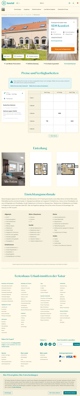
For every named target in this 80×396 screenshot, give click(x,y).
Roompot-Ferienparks (6, 315)
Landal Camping (43, 357)
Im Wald (42, 288)
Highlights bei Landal (6, 304)
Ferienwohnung (63, 285)
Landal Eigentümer (44, 359)
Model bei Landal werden (26, 361)
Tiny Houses (62, 303)
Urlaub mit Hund (24, 294)
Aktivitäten (62, 322)
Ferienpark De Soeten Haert (59, 22)
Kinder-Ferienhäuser (44, 304)
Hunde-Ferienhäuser (44, 311)
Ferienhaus (62, 288)
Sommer (23, 320)
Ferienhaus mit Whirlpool (45, 317)
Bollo (61, 320)
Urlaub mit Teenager (64, 315)
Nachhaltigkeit (24, 357)
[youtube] (54, 345)
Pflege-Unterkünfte (44, 320)
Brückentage (23, 326)
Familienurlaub (24, 285)
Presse (22, 366)
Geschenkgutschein (6, 363)
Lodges (61, 294)
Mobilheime (62, 298)
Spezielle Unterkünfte (45, 296)
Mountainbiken (5, 326)
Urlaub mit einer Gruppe (26, 301)
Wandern (3, 328)
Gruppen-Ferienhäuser (45, 315)
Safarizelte (62, 296)
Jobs (22, 359)
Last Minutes (4, 307)
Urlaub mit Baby (63, 313)
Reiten (3, 330)
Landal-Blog (23, 315)
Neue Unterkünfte (5, 313)
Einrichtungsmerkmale (56, 40)
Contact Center (5, 346)
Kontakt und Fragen (6, 355)
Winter (22, 324)
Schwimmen (4, 332)
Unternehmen (24, 355)
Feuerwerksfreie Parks (25, 303)
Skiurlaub (4, 321)
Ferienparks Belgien (6, 296)
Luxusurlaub (23, 292)
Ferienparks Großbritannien (7, 301)
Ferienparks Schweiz (6, 290)
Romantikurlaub (24, 307)
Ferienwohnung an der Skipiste (47, 309)
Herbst (22, 322)
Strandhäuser (63, 301)
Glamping (23, 290)
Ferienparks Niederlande (7, 292)
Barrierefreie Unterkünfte (45, 313)
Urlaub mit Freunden (25, 288)
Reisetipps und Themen (26, 283)
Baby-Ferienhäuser (44, 307)
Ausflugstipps (24, 305)
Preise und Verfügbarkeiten (63, 49)
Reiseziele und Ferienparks (7, 283)
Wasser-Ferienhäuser (64, 307)
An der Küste (43, 285)
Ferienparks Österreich (6, 288)
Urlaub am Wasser (44, 292)
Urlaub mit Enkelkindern (65, 317)
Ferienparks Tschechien (7, 298)
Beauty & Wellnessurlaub (26, 309)
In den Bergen (43, 290)
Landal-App (42, 355)
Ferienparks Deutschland (7, 285)
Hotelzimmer (62, 292)
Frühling (23, 317)
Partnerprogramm (24, 363)
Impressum (4, 359)
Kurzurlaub (4, 309)
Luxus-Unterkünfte (44, 302)
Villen (61, 305)
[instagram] (46, 345)
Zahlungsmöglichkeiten (7, 361)
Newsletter (4, 357)
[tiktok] (50, 345)
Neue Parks (4, 311)
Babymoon (23, 298)
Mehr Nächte (53, 136)
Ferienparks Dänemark (6, 294)
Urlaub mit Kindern (64, 311)
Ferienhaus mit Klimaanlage (46, 298)
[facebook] (41, 345)
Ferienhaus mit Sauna (45, 300)
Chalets (61, 290)
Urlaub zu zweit (24, 296)
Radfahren (4, 323)
